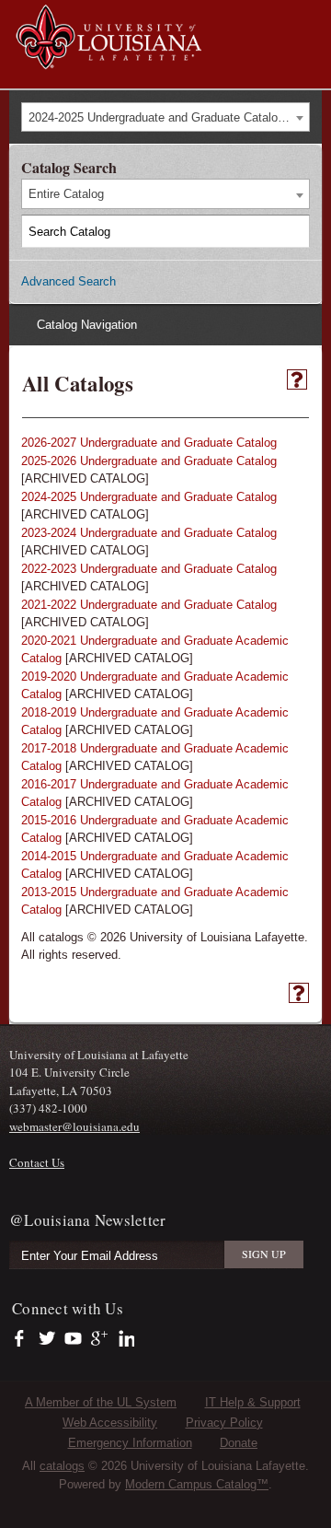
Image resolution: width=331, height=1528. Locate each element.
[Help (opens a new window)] (297, 379)
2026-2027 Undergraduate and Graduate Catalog (149, 442)
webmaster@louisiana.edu (74, 1126)
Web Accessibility (110, 1422)
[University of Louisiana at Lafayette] (107, 60)
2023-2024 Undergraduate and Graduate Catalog (149, 533)
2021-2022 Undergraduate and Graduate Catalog (149, 605)
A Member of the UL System (101, 1402)
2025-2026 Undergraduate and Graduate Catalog (149, 461)
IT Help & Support (253, 1402)
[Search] (294, 231)
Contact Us (36, 1162)
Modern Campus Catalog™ (196, 1484)
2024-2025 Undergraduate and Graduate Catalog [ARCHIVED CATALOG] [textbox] (169, 117)
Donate (238, 1443)
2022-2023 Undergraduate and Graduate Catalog (149, 569)
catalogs (62, 1466)
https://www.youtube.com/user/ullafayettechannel (73, 1339)
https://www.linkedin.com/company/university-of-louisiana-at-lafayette (124, 1339)
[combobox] (165, 117)
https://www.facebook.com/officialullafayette (23, 1339)
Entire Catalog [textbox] (66, 194)
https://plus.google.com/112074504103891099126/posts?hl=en (99, 1339)
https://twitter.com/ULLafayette (48, 1339)
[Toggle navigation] (307, 16)
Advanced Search (68, 281)
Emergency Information (130, 1443)
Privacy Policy (224, 1422)
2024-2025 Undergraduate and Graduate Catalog (149, 497)
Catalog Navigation (87, 325)
